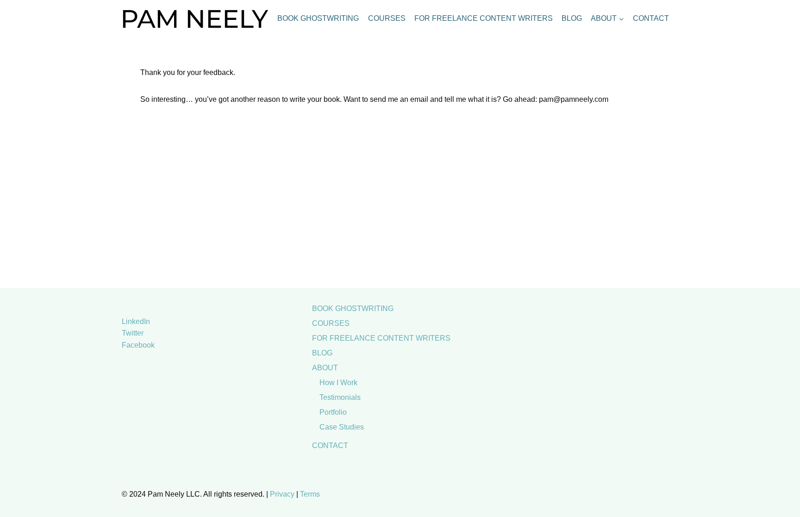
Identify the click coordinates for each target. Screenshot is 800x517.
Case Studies (341, 427)
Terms (310, 494)
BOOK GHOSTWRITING (318, 18)
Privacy (282, 494)
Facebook (138, 345)
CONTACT (651, 18)
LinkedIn (136, 321)
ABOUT (325, 368)
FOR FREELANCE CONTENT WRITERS (483, 18)
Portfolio (333, 412)
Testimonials (340, 397)
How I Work (338, 382)
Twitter (133, 333)
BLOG (572, 18)
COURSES (387, 18)
